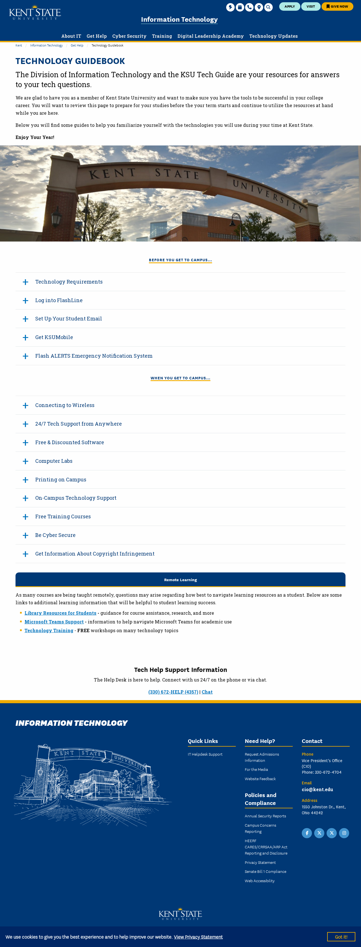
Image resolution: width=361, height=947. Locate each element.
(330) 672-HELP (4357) (173, 692)
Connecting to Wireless (64, 405)
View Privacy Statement (198, 936)
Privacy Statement (260, 862)
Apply (290, 6)
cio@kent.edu (317, 789)
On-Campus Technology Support (75, 497)
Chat (207, 692)
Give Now (339, 6)
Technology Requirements (69, 281)
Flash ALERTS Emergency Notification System (94, 355)
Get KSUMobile (54, 337)
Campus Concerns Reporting (260, 828)
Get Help (77, 45)
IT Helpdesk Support (205, 754)
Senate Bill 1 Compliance (265, 871)
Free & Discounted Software (69, 442)
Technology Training (49, 630)
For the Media (256, 769)
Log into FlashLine (59, 300)
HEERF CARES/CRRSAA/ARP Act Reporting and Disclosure (266, 846)
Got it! (341, 936)
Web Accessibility (260, 880)
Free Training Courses (63, 516)
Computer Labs (53, 460)
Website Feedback (260, 778)
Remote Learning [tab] (180, 579)
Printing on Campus (60, 479)
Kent (19, 45)
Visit (311, 6)
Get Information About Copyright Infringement (95, 553)
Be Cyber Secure (55, 535)
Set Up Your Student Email (68, 318)
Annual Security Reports (265, 816)
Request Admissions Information (262, 757)
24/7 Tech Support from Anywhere (78, 423)
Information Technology (179, 19)
